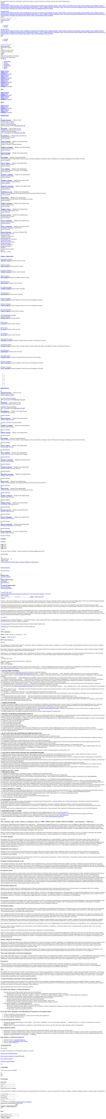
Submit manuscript (5, 20)
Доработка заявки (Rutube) (8, 1061)
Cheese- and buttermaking (37, 8)
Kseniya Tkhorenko (5, 586)
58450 (4, 58)
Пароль (3, 1116)
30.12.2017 (6, 72)
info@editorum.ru (9, 639)
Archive (6, 62)
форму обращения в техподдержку (18, 1041)
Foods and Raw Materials (76, 7)
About (5, 68)
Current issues (7, 61)
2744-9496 (6, 132)
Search (2, 17)
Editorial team (7, 65)
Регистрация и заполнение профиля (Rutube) (12, 1056)
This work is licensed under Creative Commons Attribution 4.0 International (19, 562)
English (5, 26)
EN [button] (1, 22)
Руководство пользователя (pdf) (9, 1053)
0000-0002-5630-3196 (19, 125)
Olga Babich (4, 581)
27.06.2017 (6, 77)
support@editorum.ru (20, 1039)
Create (6, 595)
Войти (8, 1117)
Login (32, 596)
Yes (1, 1074)
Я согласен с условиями (8, 1101)
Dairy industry (27, 8)
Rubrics (6, 67)
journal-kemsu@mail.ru (6, 588)
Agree (2, 2)
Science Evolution (48, 8)
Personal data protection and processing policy (17, 593)
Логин (2, 1114)
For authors (6, 64)
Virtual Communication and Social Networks (94, 7)
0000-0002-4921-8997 (19, 132)
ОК (16, 1104)
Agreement (3, 593)
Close (2, 560)
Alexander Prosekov (6, 576)
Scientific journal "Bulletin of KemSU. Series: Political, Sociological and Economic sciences (62, 5)
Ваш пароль (4, 1097)
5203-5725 (6, 125)
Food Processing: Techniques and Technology (12, 8)
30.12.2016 (6, 81)
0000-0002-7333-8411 (10, 315)
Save (6, 560)
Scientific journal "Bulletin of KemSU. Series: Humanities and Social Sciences (20, 5)
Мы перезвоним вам (6, 1045)
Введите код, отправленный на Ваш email (12, 1103)
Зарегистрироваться (11, 1106)
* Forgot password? (39, 596)
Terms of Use (66, 1)
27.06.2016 (6, 85)
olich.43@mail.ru (5, 582)
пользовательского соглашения (23, 1101)
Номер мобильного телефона (8, 1088)
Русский (6, 25)
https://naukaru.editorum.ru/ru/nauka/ (10, 668)
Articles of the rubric (6, 237)
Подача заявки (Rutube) (7, 1058)
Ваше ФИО (4, 1082)
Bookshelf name (5, 559)
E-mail (2, 1095)
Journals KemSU (5, 4)
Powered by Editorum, (39, 593)
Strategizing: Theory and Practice (62, 7)
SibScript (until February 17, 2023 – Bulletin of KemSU (40, 7)
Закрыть (3, 1106)
